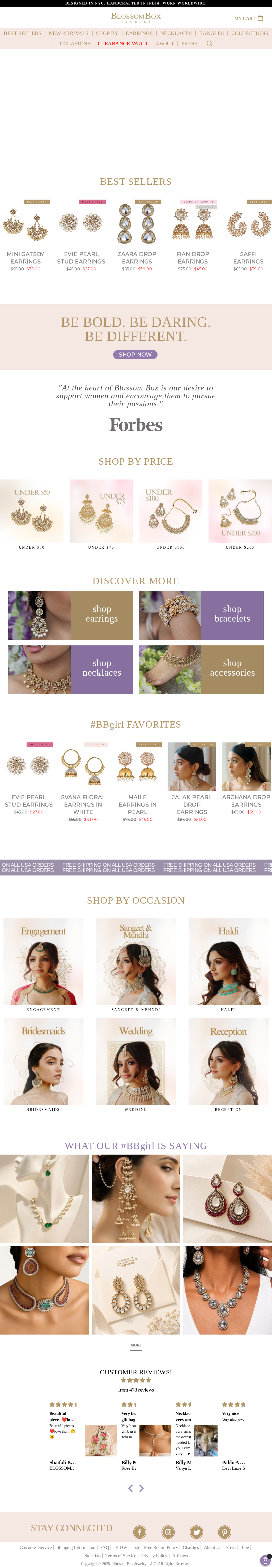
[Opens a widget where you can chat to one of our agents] (20, 1551)
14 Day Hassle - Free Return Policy (146, 1547)
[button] (132, 1488)
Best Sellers (22, 33)
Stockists (92, 1555)
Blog (244, 1547)
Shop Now (135, 354)
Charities (191, 1547)
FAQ (104, 1547)
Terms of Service (120, 1555)
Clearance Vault (123, 43)
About (165, 43)
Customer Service (36, 1547)
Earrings (139, 33)
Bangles (211, 33)
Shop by (107, 33)
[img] (136, 1380)
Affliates (180, 1555)
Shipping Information (76, 1547)
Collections (250, 33)
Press (189, 43)
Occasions (75, 43)
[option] (136, 3)
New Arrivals (69, 33)
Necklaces (176, 33)
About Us (212, 1547)
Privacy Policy (154, 1555)
